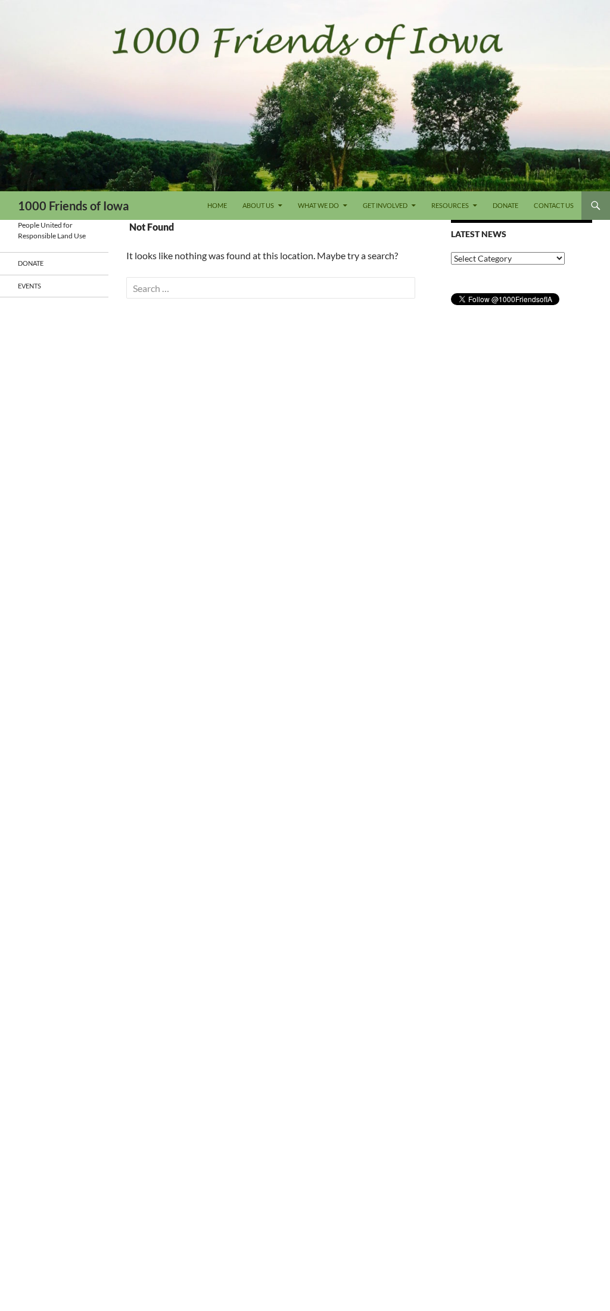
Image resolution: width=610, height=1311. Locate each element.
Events (29, 286)
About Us (258, 205)
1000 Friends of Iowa (73, 205)
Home (217, 205)
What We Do (318, 205)
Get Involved (385, 205)
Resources (450, 205)
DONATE (505, 205)
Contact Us (554, 205)
